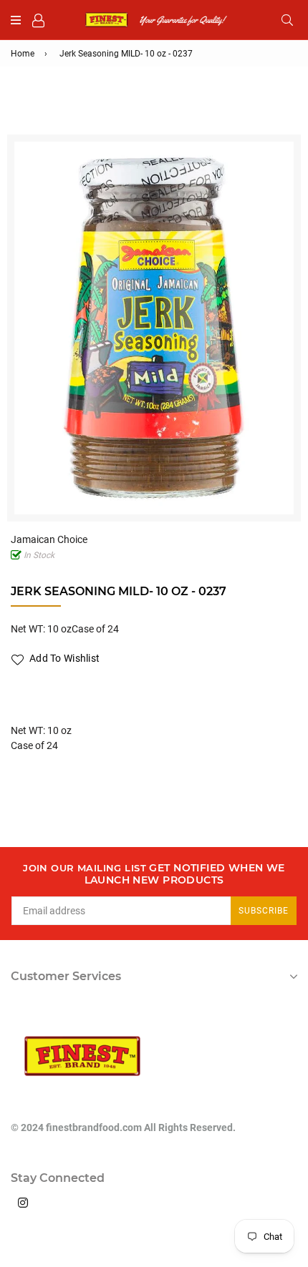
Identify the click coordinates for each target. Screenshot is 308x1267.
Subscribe (264, 911)
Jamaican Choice (49, 539)
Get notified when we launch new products (154, 874)
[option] (154, 328)
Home (22, 54)
